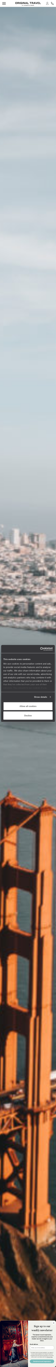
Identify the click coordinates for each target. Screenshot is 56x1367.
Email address (34, 1344)
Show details (40, 697)
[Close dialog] (53, 1323)
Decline (28, 715)
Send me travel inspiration (42, 1361)
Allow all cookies (28, 706)
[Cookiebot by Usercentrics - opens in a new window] (40, 649)
